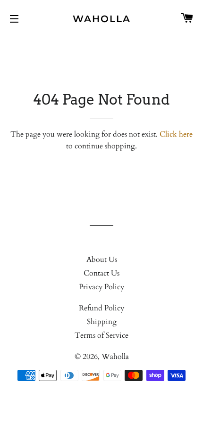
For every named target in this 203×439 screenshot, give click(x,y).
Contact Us (101, 273)
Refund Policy (101, 308)
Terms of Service (101, 335)
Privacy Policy (101, 287)
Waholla (102, 18)
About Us (101, 259)
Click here (176, 134)
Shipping (102, 322)
